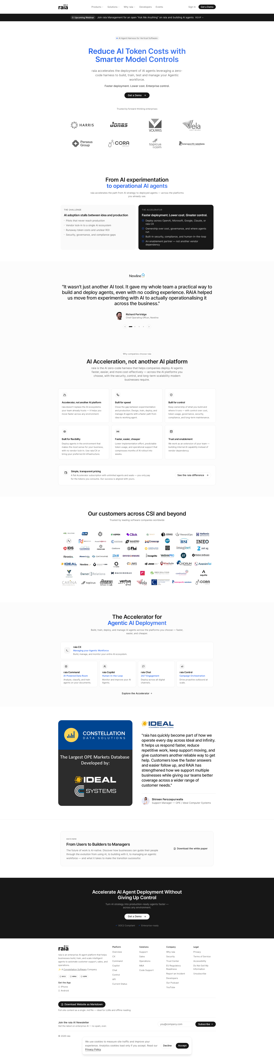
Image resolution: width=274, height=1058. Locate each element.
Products (96, 6)
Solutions (112, 6)
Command (117, 969)
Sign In (192, 6)
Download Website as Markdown (84, 1012)
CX (113, 964)
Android (65, 998)
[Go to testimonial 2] (135, 335)
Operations (144, 969)
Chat (114, 978)
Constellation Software (75, 977)
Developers (145, 6)
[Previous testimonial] (125, 335)
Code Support (146, 978)
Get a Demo (207, 6)
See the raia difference (190, 483)
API (114, 987)
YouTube (170, 995)
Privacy (197, 960)
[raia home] (63, 6)
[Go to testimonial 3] (139, 335)
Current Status (119, 992)
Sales (142, 964)
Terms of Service (202, 964)
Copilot (116, 973)
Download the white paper (192, 856)
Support (143, 960)
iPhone (64, 995)
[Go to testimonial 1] (130, 335)
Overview (117, 960)
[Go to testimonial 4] (143, 335)
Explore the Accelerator (135, 701)
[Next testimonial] (149, 335)
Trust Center (172, 969)
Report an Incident (175, 981)
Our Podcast (172, 991)
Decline (167, 1045)
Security (170, 964)
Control (116, 983)
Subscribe (204, 1032)
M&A (141, 973)
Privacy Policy (93, 1049)
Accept (182, 1045)
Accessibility (199, 969)
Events (159, 6)
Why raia (128, 6)
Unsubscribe (199, 981)
